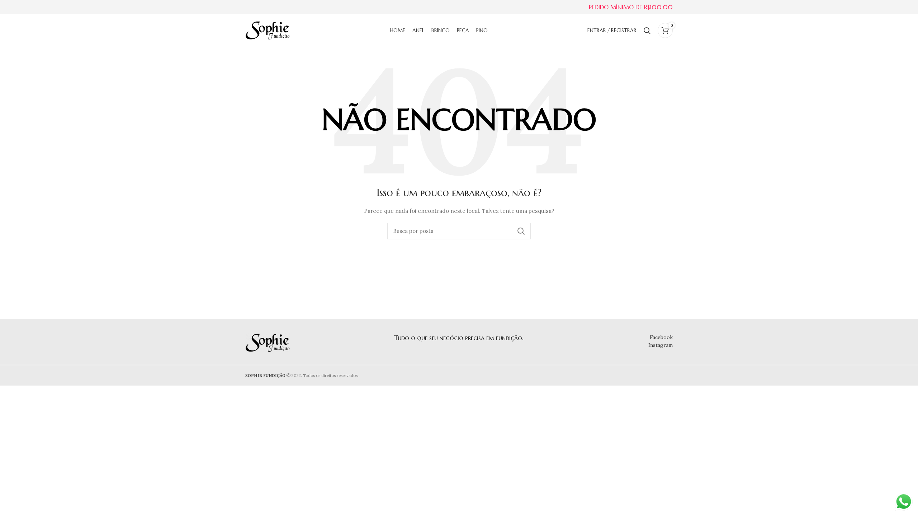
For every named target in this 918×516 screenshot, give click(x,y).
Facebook (661, 337)
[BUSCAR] (521, 231)
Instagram (660, 345)
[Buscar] (647, 30)
